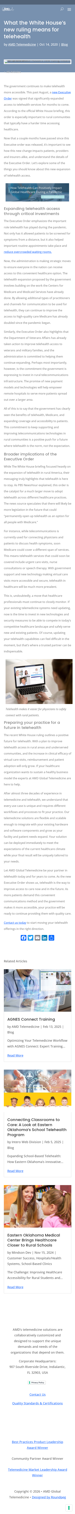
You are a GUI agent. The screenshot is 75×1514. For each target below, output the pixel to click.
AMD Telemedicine (22, 44)
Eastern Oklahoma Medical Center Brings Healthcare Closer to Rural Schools (33, 1240)
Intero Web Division (26, 1142)
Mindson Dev (21, 1252)
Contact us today (15, 923)
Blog (64, 44)
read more (15, 1055)
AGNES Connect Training (31, 1019)
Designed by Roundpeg (49, 1497)
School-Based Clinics (36, 1264)
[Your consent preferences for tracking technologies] (69, 1508)
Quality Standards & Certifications (37, 1403)
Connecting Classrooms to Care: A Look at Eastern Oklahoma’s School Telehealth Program (37, 1127)
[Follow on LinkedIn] (30, 1424)
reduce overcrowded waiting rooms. (28, 252)
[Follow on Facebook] (37, 1424)
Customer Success (21, 1258)
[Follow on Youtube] (44, 1424)
